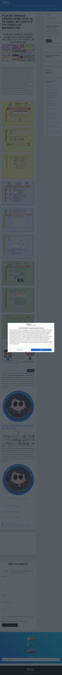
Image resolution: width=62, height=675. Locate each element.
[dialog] (31, 337)
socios (21, 329)
